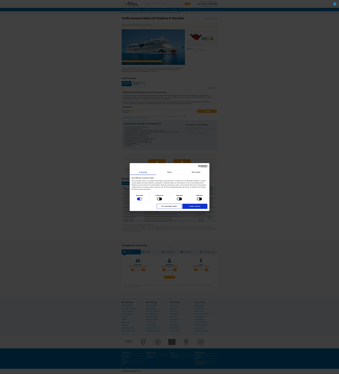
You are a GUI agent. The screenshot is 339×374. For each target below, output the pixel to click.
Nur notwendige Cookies (169, 206)
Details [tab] (169, 172)
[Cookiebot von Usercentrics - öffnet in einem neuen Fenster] (199, 166)
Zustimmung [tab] (143, 172)
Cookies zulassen (194, 206)
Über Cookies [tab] (196, 172)
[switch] (159, 198)
